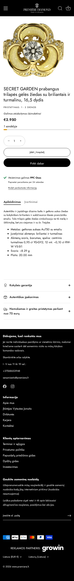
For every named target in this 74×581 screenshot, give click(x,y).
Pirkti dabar (37, 163)
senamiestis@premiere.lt (15, 377)
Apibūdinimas (12, 202)
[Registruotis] (69, 515)
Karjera (7, 420)
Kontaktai (8, 426)
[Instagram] (12, 386)
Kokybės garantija (20, 285)
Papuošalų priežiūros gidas (19, 455)
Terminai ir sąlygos (14, 444)
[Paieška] (60, 9)
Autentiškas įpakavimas (24, 297)
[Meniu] (6, 8)
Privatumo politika (13, 450)
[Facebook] (4, 386)
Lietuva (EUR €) (11, 556)
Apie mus (8, 403)
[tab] (14, 202)
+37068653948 (11, 371)
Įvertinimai (31, 202)
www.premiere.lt (20, 566)
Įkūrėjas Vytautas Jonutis (17, 409)
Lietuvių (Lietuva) (37, 556)
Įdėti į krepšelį (37, 152)
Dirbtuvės (8, 414)
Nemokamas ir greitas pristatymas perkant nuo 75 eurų (33, 311)
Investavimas (10, 467)
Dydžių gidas (10, 461)
